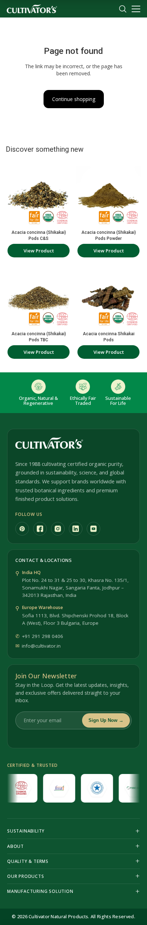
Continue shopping (73, 99)
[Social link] (22, 529)
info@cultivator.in (41, 646)
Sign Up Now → (105, 720)
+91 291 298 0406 (42, 636)
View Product (39, 250)
